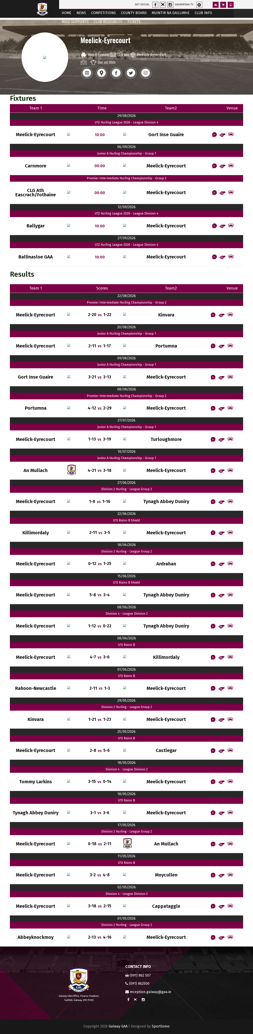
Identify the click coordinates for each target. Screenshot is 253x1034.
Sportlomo (161, 1026)
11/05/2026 (126, 856)
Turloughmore (166, 439)
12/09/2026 (127, 207)
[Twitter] (131, 78)
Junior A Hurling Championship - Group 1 (126, 153)
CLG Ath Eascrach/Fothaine (35, 192)
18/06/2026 (126, 545)
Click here (123, 55)
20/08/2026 (126, 327)
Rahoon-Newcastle (35, 688)
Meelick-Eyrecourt (99, 55)
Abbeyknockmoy (36, 937)
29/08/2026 (126, 116)
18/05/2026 (126, 763)
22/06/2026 (126, 514)
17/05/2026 (126, 825)
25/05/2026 (126, 731)
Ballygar (35, 226)
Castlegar (166, 750)
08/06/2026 (126, 607)
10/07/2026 (127, 451)
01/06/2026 (126, 669)
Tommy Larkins (35, 782)
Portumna (166, 346)
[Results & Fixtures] (86, 78)
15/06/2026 (126, 576)
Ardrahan (166, 564)
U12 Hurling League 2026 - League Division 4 (126, 122)
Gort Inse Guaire (166, 135)
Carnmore (35, 166)
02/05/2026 (126, 887)
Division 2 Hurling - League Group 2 (126, 489)
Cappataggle (166, 906)
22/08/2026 (126, 296)
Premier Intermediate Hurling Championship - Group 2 (126, 178)
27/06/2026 (126, 482)
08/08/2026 (126, 389)
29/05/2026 (126, 700)
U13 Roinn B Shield (126, 520)
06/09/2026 (126, 147)
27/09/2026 (127, 238)
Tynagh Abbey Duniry (166, 501)
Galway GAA (118, 1026)
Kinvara (166, 315)
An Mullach (36, 470)
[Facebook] (116, 78)
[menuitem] (66, 13)
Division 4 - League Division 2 (127, 613)
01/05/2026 (126, 918)
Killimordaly (35, 533)
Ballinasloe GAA (35, 257)
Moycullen (166, 875)
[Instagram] (145, 78)
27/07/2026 (126, 420)
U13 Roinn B (126, 645)
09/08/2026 (126, 358)
